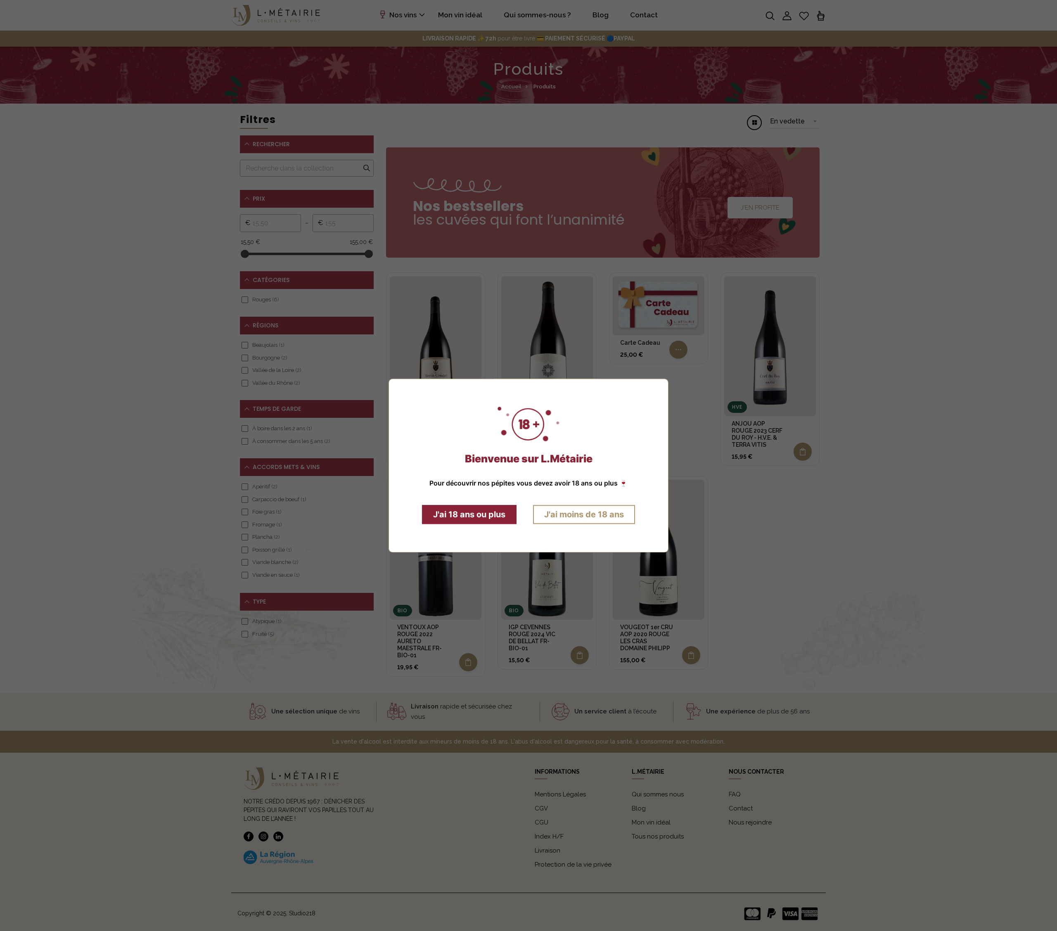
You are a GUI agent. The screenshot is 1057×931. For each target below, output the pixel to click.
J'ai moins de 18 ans (584, 514)
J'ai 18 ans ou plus (469, 514)
